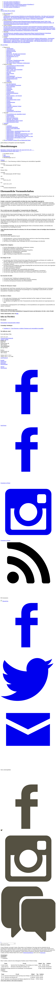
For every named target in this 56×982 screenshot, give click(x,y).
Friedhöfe (51, 26)
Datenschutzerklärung (28, 952)
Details (6, 339)
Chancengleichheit (32, 26)
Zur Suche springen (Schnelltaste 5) (12, 7)
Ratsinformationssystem (13, 24)
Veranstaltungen (19, 30)
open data (21, 22)
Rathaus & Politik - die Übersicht (14, 77)
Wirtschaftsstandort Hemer (38, 34)
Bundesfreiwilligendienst (15, 38)
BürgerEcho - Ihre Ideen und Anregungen (44, 16)
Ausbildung (6, 38)
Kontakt (2, 360)
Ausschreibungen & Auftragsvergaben (12, 21)
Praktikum (37, 38)
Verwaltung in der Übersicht (13, 18)
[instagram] (28, 885)
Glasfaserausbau (7, 28)
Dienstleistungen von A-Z (23, 17)
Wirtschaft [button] (6, 31)
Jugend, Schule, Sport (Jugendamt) (14, 69)
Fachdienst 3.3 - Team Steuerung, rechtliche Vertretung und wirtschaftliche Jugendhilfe (23, 328)
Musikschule (46, 28)
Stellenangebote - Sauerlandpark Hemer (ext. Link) (18, 131)
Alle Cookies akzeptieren (17, 980)
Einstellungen (4, 955)
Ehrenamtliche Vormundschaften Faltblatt (10, 322)
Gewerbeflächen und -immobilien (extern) (13, 33)
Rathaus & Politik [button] (8, 20)
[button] (28, 657)
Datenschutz (3, 361)
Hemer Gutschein (35, 33)
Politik (33, 22)
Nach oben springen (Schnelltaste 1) (12, 1)
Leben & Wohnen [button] (8, 25)
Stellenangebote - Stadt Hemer (19, 39)
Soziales (21, 24)
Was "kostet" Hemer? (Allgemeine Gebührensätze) (31, 18)
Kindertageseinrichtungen (17, 28)
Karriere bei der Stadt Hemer (27, 38)
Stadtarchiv (26, 24)
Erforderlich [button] (3, 956)
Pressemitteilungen (39, 22)
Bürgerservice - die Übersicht (10, 17)
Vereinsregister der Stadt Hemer (30, 30)
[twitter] (1, 830)
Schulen (20, 29)
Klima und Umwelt (14, 22)
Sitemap (2, 366)
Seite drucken (4, 368)
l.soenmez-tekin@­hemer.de (7, 338)
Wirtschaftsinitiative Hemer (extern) (24, 34)
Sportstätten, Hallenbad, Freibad (47, 29)
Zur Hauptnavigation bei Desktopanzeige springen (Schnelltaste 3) (19, 4)
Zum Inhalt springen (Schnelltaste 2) (12, 3)
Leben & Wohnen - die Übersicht (35, 28)
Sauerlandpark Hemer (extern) (11, 29)
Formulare (31, 17)
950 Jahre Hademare (8, 26)
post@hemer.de (4, 357)
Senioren (33, 29)
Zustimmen (5, 958)
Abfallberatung (7, 16)
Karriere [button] (5, 37)
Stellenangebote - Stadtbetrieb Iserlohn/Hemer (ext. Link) (39, 39)
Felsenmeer (40, 26)
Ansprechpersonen (15, 16)
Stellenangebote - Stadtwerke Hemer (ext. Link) (15, 41)
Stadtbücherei (7, 30)
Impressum (3, 363)
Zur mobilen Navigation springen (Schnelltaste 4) (15, 5)
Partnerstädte (52, 28)
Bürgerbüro (32, 16)
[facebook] (28, 828)
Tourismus (6, 35)
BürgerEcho (5, 601)
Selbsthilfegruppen (26, 29)
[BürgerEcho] (28, 940)
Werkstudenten (26, 42)
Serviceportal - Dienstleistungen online (15, 60)
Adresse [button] (2, 339)
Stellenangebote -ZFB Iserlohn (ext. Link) (13, 42)
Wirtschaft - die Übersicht (10, 34)
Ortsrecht (36, 17)
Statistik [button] (3, 970)
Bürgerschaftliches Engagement (20, 26)
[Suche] (28, 773)
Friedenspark (46, 26)
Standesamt (13, 30)
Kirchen (25, 28)
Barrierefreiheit (4, 364)
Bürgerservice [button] (7, 14)
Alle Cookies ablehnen (6, 980)
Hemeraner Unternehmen (45, 33)
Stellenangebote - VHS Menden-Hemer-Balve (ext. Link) (39, 41)
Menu (2, 9)
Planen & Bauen (27, 22)
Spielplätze (37, 29)
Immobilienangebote (36, 21)
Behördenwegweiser (24, 16)
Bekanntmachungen (26, 21)
